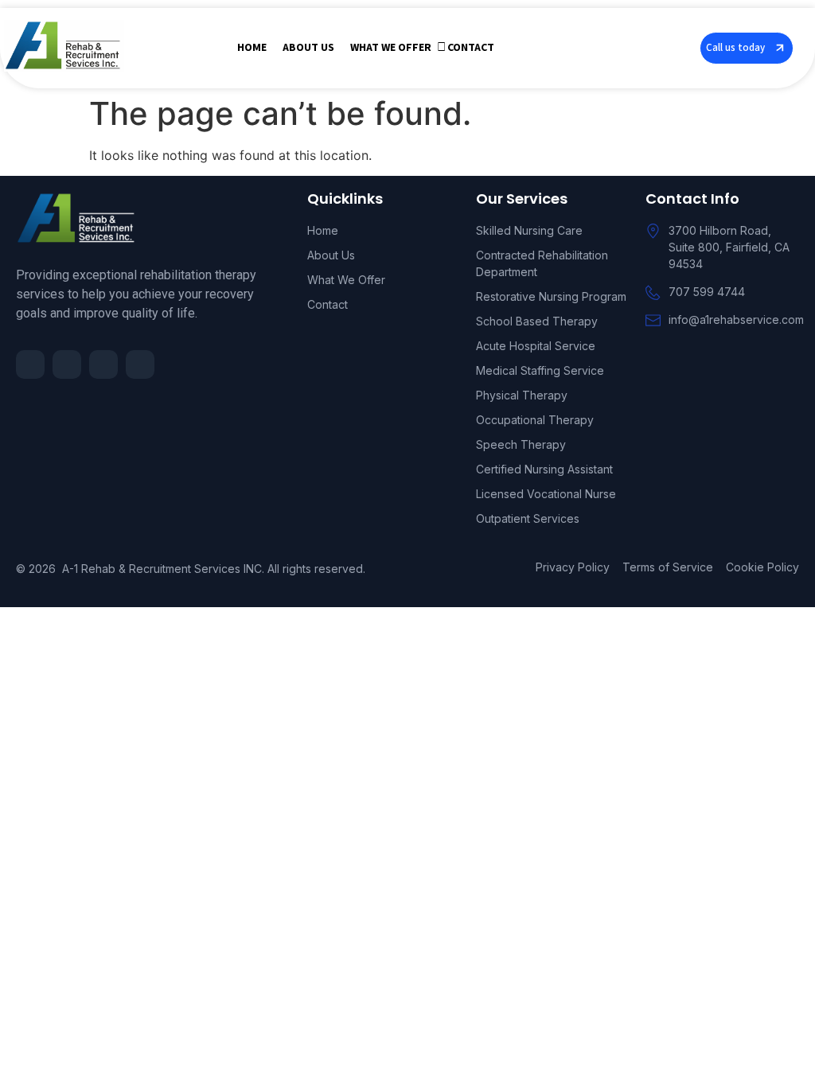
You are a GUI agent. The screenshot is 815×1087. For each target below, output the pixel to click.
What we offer (390, 48)
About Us (308, 48)
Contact (470, 48)
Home (252, 48)
